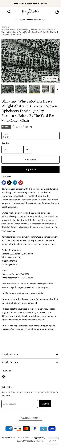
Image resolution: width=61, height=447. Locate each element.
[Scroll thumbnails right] (56, 89)
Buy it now (30, 169)
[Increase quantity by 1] (27, 149)
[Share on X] (9, 182)
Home (4, 27)
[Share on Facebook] (3, 182)
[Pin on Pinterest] (20, 182)
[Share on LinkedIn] (15, 182)
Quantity (5, 143)
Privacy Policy (23, 437)
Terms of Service (8, 437)
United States (29, 418)
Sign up (45, 403)
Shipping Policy (39, 437)
